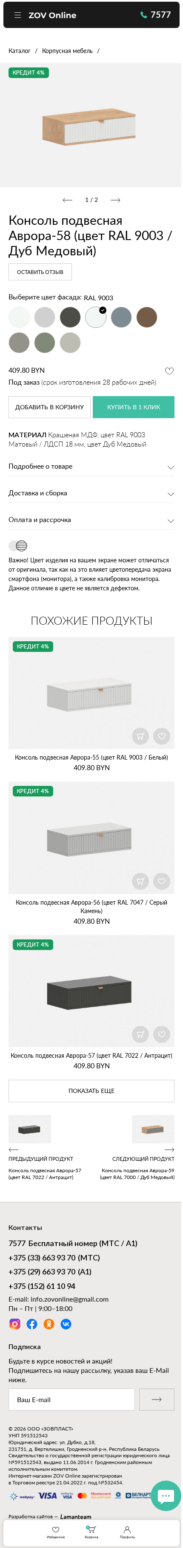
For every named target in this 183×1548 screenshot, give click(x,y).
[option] (91, 125)
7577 (161, 14)
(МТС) (54, 1258)
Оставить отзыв (40, 272)
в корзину (49, 408)
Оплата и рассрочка (40, 520)
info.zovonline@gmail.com (70, 1299)
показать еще (91, 1091)
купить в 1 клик (133, 408)
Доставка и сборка (38, 493)
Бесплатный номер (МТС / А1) (73, 1244)
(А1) (50, 1272)
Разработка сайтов (31, 1516)
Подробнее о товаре (40, 466)
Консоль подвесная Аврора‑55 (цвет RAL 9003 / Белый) (91, 757)
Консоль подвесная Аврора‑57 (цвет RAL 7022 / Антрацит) (91, 1055)
